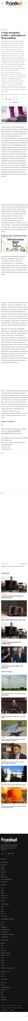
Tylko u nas (3, 982)
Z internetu (3, 989)
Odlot (2, 948)
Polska (3, 859)
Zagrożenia (3, 999)
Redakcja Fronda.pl (5, 94)
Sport (2, 992)
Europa (2, 906)
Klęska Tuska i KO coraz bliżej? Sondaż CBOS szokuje (13, 785)
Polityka (3, 714)
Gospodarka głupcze (6, 987)
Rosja (2, 888)
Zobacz (2, 960)
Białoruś (3, 892)
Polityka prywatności (17, 1007)
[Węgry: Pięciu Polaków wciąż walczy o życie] (14, 608)
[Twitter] (2, 853)
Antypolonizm (4, 881)
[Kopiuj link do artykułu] (17, 99)
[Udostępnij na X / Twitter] (6, 99)
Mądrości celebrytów (6, 953)
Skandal (3, 943)
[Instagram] (12, 853)
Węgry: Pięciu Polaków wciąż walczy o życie (13, 620)
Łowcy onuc (3, 897)
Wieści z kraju (4, 876)
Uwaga (3, 737)
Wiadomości (4, 29)
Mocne (2, 957)
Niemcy (2, 913)
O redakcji (3, 1007)
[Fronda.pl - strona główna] (14, 840)
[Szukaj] (25, 3)
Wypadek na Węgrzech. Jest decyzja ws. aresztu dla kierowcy (12, 597)
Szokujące (3, 950)
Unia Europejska (5, 904)
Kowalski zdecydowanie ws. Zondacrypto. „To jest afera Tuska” (13, 717)
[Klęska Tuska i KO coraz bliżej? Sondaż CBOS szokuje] (14, 774)
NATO (2, 911)
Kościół (2, 922)
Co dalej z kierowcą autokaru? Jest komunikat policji (11, 643)
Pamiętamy (3, 872)
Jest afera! (4, 940)
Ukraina (3, 890)
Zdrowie (3, 973)
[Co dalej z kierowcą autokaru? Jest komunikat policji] (14, 631)
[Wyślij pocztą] (13, 99)
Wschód (3, 884)
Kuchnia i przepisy (5, 971)
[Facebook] (5, 853)
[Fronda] (14, 3)
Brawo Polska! (4, 862)
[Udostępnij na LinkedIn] (9, 99)
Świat (2, 900)
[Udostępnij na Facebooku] (2, 99)
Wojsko (2, 869)
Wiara (2, 924)
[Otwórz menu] (2, 3)
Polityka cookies (4, 1009)
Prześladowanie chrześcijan (7, 934)
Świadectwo (3, 927)
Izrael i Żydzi (4, 916)
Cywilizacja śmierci (5, 929)
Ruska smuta (4, 895)
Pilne (2, 994)
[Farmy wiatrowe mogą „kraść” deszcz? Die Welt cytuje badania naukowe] (14, 683)
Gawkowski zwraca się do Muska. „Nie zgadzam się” (12, 667)
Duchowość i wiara (7, 919)
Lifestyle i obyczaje (7, 968)
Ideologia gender (5, 937)
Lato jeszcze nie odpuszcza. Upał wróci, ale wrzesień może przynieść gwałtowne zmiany (14, 806)
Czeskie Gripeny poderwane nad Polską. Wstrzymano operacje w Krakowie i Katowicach (13, 739)
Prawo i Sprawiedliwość (6, 879)
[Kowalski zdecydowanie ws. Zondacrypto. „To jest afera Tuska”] (14, 705)
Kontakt (11, 1009)
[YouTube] (9, 853)
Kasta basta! (4, 864)
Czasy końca (4, 932)
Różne (2, 985)
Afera (2, 945)
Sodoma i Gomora (5, 955)
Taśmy (2, 962)
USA (2, 908)
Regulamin (9, 1007)
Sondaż (2, 874)
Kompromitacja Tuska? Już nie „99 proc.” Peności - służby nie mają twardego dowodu (12, 762)
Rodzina (3, 976)
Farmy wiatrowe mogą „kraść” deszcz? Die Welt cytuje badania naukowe (13, 694)
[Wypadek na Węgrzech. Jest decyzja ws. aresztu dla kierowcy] (14, 584)
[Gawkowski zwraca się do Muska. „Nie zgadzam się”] (14, 654)
